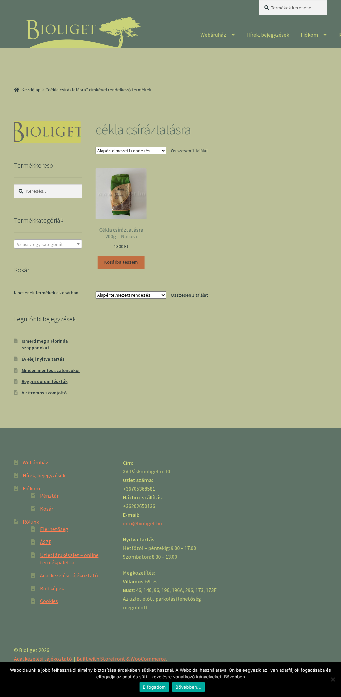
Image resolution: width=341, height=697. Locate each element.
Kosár (46, 508)
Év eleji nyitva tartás (43, 359)
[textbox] (48, 244)
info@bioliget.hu (142, 523)
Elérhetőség (54, 529)
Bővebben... (188, 687)
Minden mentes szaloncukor (51, 370)
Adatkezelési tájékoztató (69, 575)
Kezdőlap (31, 90)
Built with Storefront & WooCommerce (121, 658)
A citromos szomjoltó (44, 393)
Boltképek (52, 588)
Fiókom (309, 34)
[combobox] (48, 244)
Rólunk (31, 521)
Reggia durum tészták (45, 381)
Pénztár (49, 495)
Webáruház (213, 34)
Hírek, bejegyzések (267, 34)
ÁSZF (45, 542)
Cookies (49, 601)
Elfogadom (154, 687)
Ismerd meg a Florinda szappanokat (45, 344)
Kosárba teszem (121, 262)
